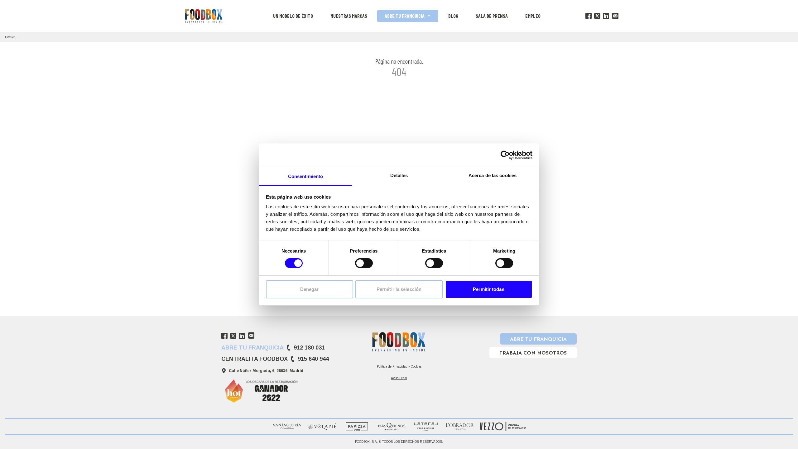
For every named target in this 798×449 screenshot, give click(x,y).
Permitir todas (488, 289)
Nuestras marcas (348, 16)
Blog (453, 16)
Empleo (533, 16)
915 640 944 (313, 359)
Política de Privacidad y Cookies (399, 366)
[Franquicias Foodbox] (204, 16)
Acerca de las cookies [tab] (493, 175)
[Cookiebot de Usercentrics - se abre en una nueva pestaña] (505, 155)
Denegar (309, 289)
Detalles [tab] (399, 175)
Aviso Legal (399, 378)
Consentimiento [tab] (305, 176)
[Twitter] (597, 16)
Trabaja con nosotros (533, 353)
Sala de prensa (492, 16)
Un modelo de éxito (293, 16)
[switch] (364, 263)
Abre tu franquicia (405, 16)
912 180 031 (309, 348)
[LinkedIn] (606, 16)
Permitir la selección (399, 289)
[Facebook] (588, 16)
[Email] (615, 16)
